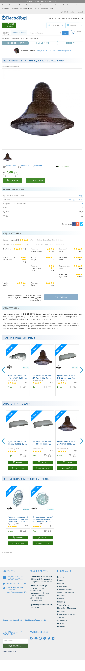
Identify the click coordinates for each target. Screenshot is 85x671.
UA (62, 12)
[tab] (18, 240)
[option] (18, 370)
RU (65, 12)
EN (67, 12)
